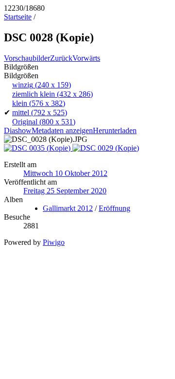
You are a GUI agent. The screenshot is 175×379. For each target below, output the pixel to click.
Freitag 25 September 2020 (64, 191)
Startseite (18, 17)
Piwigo (54, 242)
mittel (39, 112)
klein (38, 103)
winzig (41, 85)
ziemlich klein (52, 94)
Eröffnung (114, 208)
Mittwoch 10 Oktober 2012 (65, 173)
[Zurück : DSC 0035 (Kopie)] (38, 148)
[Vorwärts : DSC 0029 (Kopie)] (105, 148)
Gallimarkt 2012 (68, 208)
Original (43, 122)
